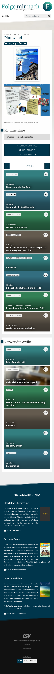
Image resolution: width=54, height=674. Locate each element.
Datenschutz (27, 648)
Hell (26, 661)
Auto (20, 661)
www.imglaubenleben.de (16, 613)
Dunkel (33, 661)
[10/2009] (47, 166)
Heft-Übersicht (28, 150)
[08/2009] (7, 166)
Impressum (27, 644)
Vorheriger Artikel (27, 146)
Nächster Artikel (26, 154)
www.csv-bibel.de (14, 530)
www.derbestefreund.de (16, 569)
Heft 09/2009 (27, 166)
